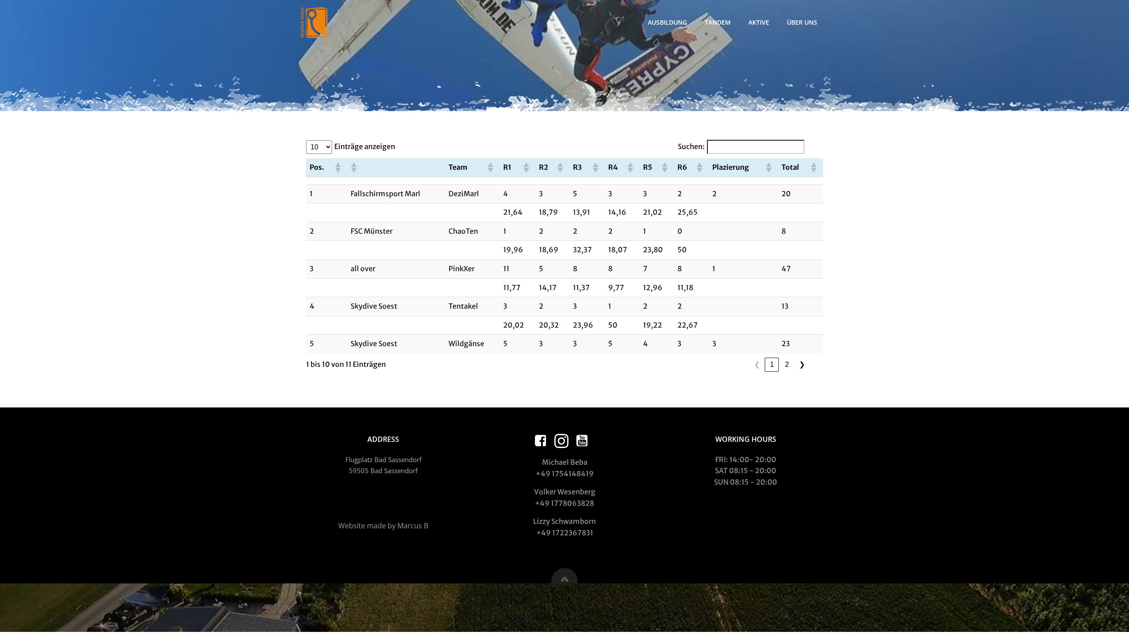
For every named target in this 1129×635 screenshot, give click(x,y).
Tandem (718, 22)
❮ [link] (757, 364)
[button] (337, 167)
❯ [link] (802, 364)
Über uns (802, 22)
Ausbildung (667, 22)
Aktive (758, 22)
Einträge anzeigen (364, 146)
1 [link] (772, 364)
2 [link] (787, 364)
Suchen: (691, 146)
